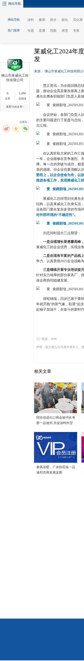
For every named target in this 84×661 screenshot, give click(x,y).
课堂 (65, 30)
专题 (30, 30)
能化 (65, 20)
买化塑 (78, 20)
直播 (42, 30)
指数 (53, 30)
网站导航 (14, 3)
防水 (53, 20)
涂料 (30, 20)
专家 (76, 30)
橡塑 (42, 20)
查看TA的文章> (15, 106)
